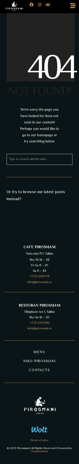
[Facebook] (34, 7)
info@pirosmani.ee (39, 328)
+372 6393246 (40, 323)
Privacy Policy (39, 440)
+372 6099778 (39, 276)
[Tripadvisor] (50, 7)
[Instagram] (42, 7)
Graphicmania (39, 451)
